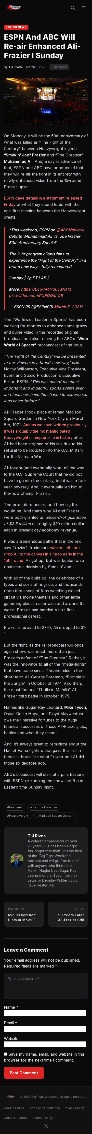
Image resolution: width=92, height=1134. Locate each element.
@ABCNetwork (70, 229)
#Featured (14, 807)
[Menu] (83, 7)
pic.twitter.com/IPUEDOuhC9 (36, 295)
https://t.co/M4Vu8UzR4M (46, 289)
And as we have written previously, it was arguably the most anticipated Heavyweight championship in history (46, 431)
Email (10, 1022)
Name (11, 1007)
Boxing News (16, 27)
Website (11, 1038)
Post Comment (24, 1072)
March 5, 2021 (67, 306)
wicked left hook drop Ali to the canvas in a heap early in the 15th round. (43, 554)
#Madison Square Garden (55, 815)
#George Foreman (43, 807)
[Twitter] (46, 1126)
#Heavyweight (17, 815)
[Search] (72, 7)
